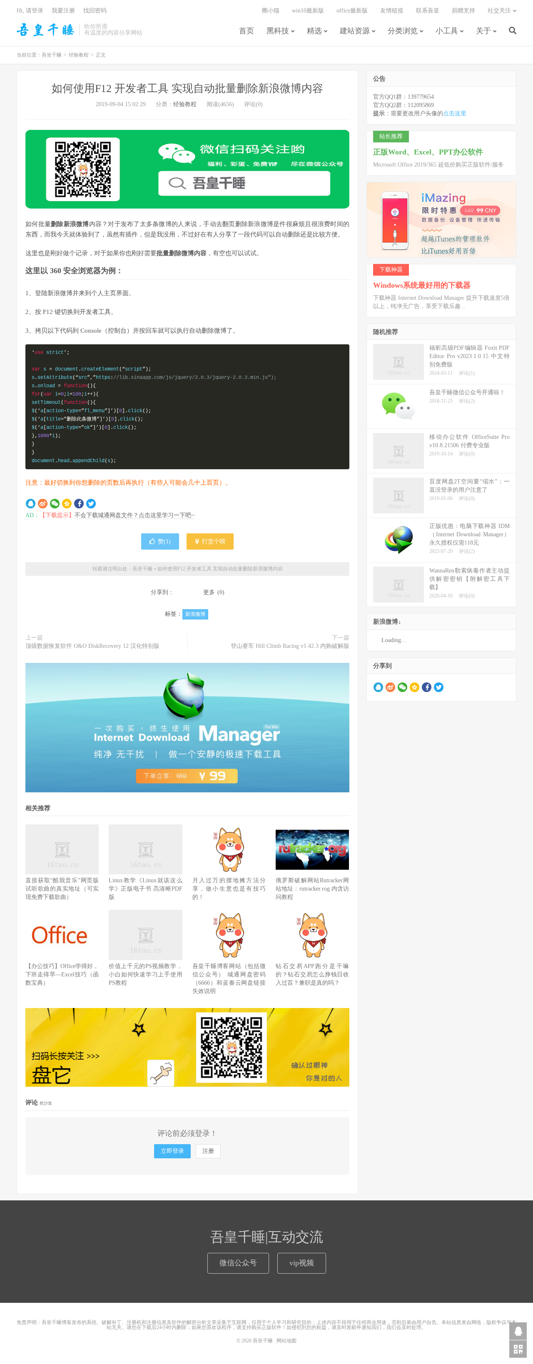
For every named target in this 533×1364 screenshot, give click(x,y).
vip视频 (301, 1263)
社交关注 (499, 10)
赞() (164, 541)
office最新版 (352, 10)
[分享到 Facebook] (79, 504)
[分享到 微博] (42, 504)
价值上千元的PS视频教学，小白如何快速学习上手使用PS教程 (145, 974)
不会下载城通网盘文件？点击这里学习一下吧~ (134, 515)
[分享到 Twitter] (91, 504)
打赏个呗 (212, 541)
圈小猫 (270, 10)
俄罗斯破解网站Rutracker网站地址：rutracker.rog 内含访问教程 (312, 888)
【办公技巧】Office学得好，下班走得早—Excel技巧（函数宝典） (62, 974)
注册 (208, 1151)
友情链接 (391, 10)
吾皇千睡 (46, 29)
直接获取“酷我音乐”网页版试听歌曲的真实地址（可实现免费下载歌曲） (62, 888)
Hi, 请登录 (30, 10)
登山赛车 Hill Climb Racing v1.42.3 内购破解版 (290, 646)
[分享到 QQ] (30, 504)
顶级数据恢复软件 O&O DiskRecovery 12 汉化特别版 (92, 646)
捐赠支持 (463, 10)
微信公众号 (238, 1263)
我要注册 (63, 10)
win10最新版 (308, 10)
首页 (246, 31)
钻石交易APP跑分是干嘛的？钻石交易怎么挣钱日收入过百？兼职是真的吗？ (312, 974)
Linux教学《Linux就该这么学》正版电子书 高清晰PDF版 (145, 888)
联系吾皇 (427, 10)
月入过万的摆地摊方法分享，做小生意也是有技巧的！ (229, 888)
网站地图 (286, 1341)
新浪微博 (195, 614)
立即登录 (172, 1151)
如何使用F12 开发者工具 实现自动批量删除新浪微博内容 (187, 88)
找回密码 (95, 10)
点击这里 (454, 113)
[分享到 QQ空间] (67, 504)
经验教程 (79, 55)
